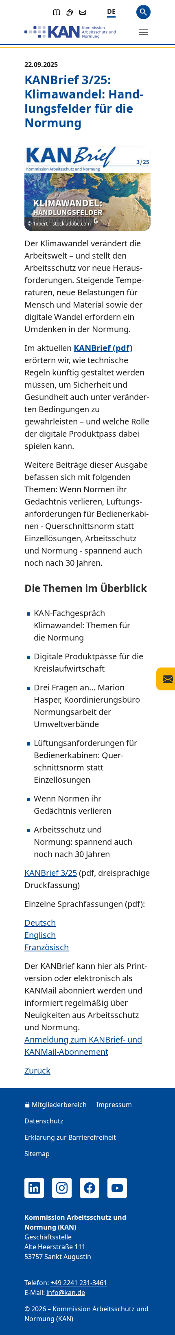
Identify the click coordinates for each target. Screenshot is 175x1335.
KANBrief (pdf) (103, 347)
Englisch (40, 934)
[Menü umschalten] (144, 32)
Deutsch (40, 922)
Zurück (37, 1070)
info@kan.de (65, 1292)
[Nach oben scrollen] (157, 1321)
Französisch (46, 947)
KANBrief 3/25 (50, 872)
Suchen (143, 12)
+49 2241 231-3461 (78, 1282)
